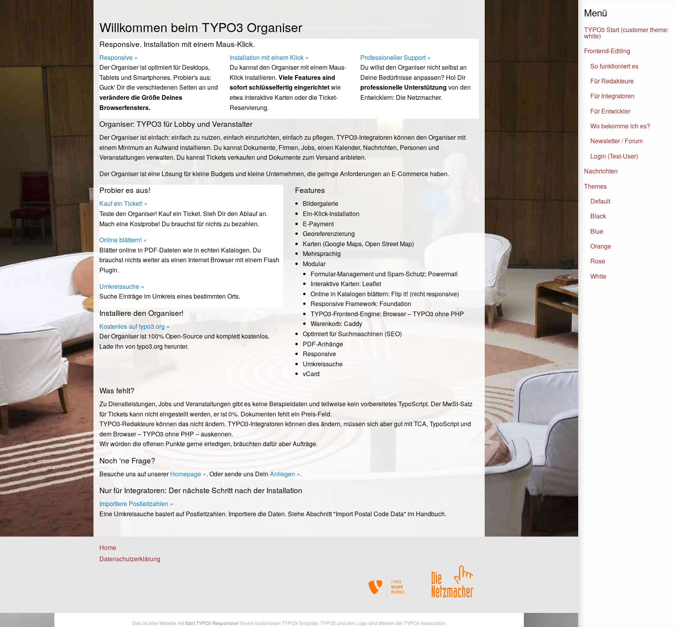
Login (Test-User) (614, 155)
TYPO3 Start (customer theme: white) (626, 32)
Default (600, 200)
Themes (595, 186)
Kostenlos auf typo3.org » (134, 326)
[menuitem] (136, 547)
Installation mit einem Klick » (269, 57)
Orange (600, 245)
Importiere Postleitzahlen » (136, 503)
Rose (597, 260)
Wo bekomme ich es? (620, 125)
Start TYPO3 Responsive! (212, 623)
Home (107, 547)
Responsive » (118, 57)
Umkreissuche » (121, 286)
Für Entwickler (610, 110)
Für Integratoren (612, 95)
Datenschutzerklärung (129, 558)
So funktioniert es (614, 65)
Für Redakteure (612, 80)
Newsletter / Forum (616, 140)
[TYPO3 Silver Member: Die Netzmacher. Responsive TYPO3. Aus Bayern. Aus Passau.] (387, 587)
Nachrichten (601, 170)
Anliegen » (285, 473)
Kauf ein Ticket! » (123, 203)
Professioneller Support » (395, 57)
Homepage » (188, 473)
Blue (596, 231)
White (598, 276)
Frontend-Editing (607, 50)
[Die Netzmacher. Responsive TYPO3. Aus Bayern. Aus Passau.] (452, 578)
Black (598, 215)
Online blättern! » (123, 239)
